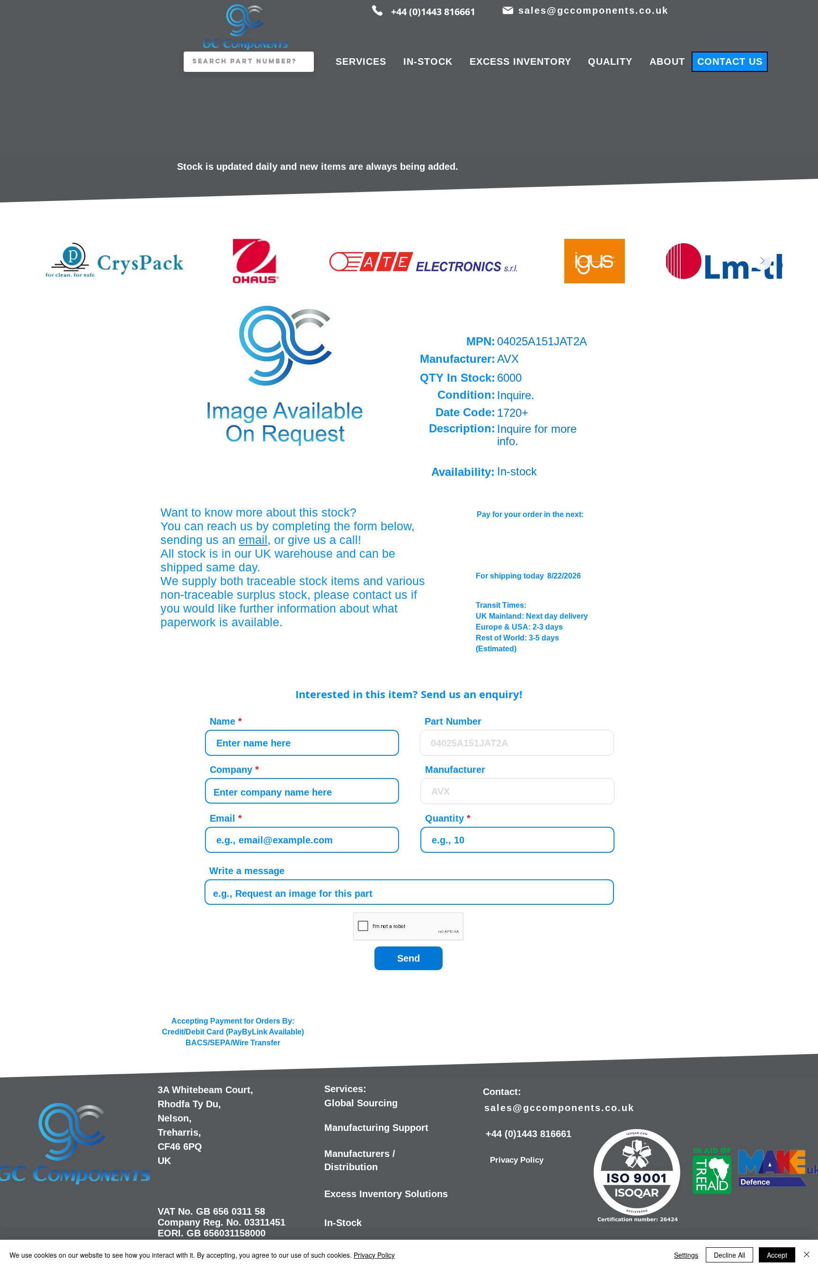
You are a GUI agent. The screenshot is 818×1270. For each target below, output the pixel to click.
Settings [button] (686, 1255)
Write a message (247, 871)
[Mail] (508, 10)
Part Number (453, 721)
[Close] (806, 1254)
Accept (777, 1255)
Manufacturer (455, 769)
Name (222, 721)
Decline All (729, 1255)
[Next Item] (762, 260)
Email (222, 818)
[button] (285, 373)
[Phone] (377, 10)
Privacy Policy (374, 1255)
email (253, 539)
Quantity (444, 818)
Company (231, 769)
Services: (345, 1089)
